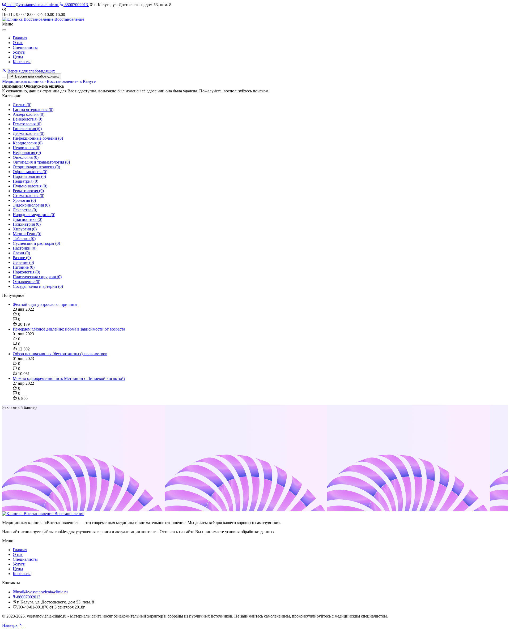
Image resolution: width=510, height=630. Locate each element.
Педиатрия (25, 181)
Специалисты (25, 47)
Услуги (19, 52)
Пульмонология (30, 186)
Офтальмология (30, 171)
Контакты (22, 61)
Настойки (24, 248)
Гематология (27, 124)
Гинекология (27, 128)
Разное (22, 257)
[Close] (4, 30)
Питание (24, 267)
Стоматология (28, 195)
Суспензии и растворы (36, 243)
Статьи (22, 104)
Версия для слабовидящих (30, 71)
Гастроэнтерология (33, 109)
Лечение (23, 262)
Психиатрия (27, 224)
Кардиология (27, 143)
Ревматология (28, 190)
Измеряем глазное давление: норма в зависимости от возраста (69, 329)
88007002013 (76, 4)
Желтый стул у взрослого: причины (45, 304)
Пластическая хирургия (37, 277)
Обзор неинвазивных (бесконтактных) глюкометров (60, 354)
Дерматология (28, 133)
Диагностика (27, 219)
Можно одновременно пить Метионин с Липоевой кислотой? (69, 378)
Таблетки (24, 238)
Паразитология (29, 176)
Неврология (26, 147)
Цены (18, 57)
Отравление (26, 281)
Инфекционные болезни (38, 138)
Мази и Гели (27, 234)
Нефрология (27, 152)
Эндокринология (31, 205)
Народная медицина (34, 214)
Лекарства (25, 210)
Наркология (26, 272)
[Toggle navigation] (4, 77)
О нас (18, 42)
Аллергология (28, 114)
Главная (20, 38)
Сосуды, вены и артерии (38, 286)
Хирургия (25, 229)
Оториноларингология (36, 167)
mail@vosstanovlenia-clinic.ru (32, 4)
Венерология (27, 119)
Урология (24, 200)
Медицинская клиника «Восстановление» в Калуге (49, 81)
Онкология (26, 157)
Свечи (21, 253)
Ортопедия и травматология (41, 162)
